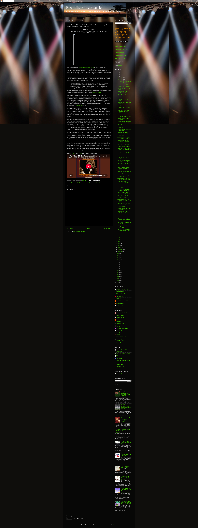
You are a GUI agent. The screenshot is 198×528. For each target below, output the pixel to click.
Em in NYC (119, 298)
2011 (118, 278)
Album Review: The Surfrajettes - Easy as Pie (124, 92)
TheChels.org (120, 366)
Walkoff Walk (119, 364)
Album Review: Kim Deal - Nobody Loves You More (124, 95)
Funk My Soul (120, 315)
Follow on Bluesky (119, 52)
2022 (118, 256)
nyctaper (118, 326)
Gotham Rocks (120, 291)
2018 (118, 264)
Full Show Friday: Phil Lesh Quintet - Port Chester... (124, 82)
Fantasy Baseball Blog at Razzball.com (123, 350)
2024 (118, 76)
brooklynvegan (120, 323)
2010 (118, 280)
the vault (80, 153)
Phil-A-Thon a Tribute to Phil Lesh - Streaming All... (124, 223)
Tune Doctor (119, 296)
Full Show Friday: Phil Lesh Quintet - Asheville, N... (124, 190)
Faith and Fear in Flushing (123, 353)
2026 (118, 72)
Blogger (114, 524)
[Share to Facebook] (98, 180)
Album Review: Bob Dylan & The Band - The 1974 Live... (124, 99)
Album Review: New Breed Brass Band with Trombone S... (123, 205)
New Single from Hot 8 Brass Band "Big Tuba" (123, 193)
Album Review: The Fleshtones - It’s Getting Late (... (123, 213)
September (121, 235)
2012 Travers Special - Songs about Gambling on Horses (126, 406)
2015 (118, 270)
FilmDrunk (119, 373)
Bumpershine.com (121, 336)
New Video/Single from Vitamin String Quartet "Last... (123, 157)
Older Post (107, 228)
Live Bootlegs (120, 317)
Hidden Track (119, 334)
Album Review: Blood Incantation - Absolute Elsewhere (123, 134)
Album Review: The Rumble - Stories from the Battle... (124, 164)
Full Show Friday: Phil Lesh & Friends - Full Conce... (124, 153)
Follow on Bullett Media (120, 55)
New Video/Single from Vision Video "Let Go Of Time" (123, 168)
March (119, 247)
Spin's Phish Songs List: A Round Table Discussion (126, 454)
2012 (118, 276)
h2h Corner (119, 358)
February (120, 249)
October (120, 233)
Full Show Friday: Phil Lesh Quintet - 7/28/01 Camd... (124, 230)
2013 (118, 274)
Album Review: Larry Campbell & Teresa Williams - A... (122, 126)
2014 (118, 272)
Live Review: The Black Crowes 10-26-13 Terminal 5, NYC (126, 502)
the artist (73, 153)
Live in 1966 (79, 105)
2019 (118, 262)
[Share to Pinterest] (99, 180)
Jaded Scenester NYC (122, 301)
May (119, 243)
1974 (71, 182)
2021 (118, 258)
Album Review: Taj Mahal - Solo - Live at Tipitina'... (124, 145)
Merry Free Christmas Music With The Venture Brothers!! (125, 393)
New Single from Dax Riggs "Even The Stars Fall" (124, 122)
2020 (118, 260)
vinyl (103, 182)
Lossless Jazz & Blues (122, 328)
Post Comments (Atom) (79, 231)
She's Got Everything (122, 305)
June (119, 241)
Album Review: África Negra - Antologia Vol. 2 (124, 172)
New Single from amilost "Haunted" (123, 119)
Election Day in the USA (123, 216)
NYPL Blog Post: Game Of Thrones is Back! (126, 442)
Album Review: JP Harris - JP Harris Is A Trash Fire (123, 138)
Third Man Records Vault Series (86, 67)
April (119, 245)
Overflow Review (81, 182)
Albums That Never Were (122, 289)
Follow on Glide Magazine (121, 49)
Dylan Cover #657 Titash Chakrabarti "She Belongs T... (124, 149)
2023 (118, 253)
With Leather (119, 355)
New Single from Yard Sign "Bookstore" (124, 130)
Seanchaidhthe (120, 303)
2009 (118, 282)
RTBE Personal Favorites (92, 182)
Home (89, 228)
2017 (118, 266)
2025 (118, 74)
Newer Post (70, 228)
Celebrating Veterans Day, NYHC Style (123, 187)
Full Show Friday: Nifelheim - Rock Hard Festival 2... (124, 85)
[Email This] (94, 180)
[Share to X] (96, 180)
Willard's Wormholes (121, 293)
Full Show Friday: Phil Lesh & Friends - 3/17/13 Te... (124, 115)
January (120, 251)
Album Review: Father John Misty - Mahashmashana (124, 103)
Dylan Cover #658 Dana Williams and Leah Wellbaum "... (123, 111)
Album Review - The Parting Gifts (126, 419)
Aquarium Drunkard (121, 313)
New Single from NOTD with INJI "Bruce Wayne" (124, 209)
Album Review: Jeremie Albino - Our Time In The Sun (124, 200)
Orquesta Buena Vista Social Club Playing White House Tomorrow (122, 431)
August (120, 237)
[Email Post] (90, 180)
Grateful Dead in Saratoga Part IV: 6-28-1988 (126, 478)
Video (100, 182)
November (120, 79)
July (119, 239)
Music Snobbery (120, 342)
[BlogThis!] (95, 180)
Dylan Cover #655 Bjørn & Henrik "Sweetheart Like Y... (123, 219)
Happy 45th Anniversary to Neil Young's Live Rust (123, 161)
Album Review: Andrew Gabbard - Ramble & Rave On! (123, 142)
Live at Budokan (97, 92)
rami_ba (104, 524)
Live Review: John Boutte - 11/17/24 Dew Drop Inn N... (124, 107)
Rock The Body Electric (84, 7)
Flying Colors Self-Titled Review (125, 467)
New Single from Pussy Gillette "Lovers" (123, 175)
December (120, 77)
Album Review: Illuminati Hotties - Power (123, 196)
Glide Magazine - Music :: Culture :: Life (123, 340)
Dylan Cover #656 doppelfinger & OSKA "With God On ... (123, 183)
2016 (118, 268)
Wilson (120, 65)
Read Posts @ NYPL (120, 58)
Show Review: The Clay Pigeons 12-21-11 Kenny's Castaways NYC (126, 490)
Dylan (75, 182)
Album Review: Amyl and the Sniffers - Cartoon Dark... (124, 179)
